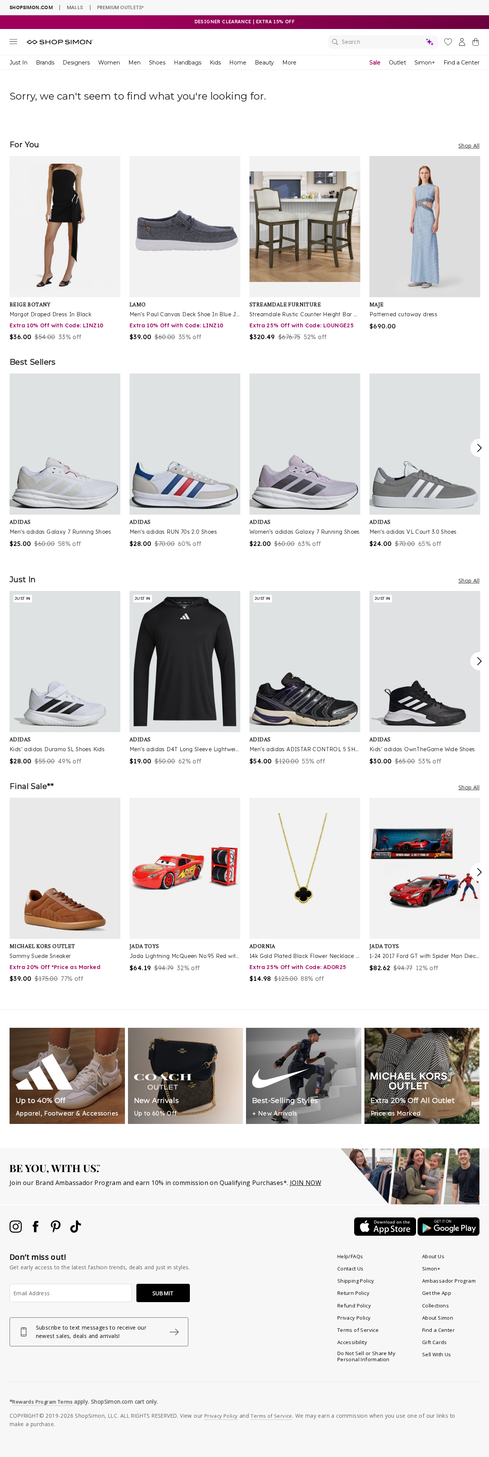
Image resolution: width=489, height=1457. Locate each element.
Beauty (264, 62)
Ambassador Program (449, 1280)
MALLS (75, 7)
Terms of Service (358, 1330)
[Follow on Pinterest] (56, 1230)
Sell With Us (436, 1354)
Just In (19, 62)
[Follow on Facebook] (36, 1230)
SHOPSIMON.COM (31, 7)
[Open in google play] (448, 1233)
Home (237, 62)
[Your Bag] (475, 43)
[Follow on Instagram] (16, 1230)
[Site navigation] (13, 43)
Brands (45, 62)
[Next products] (479, 448)
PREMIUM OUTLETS (120, 7)
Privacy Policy (354, 1317)
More (289, 62)
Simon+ (425, 62)
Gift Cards (434, 1342)
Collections (435, 1305)
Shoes (157, 62)
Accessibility (352, 1342)
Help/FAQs (350, 1256)
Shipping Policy (355, 1280)
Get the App (436, 1293)
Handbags (187, 62)
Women (109, 62)
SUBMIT (163, 1293)
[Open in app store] (386, 1233)
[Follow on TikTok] (76, 1230)
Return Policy (353, 1293)
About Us (433, 1256)
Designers (76, 62)
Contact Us (350, 1268)
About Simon (437, 1317)
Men (134, 62)
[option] (65, 248)
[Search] (383, 42)
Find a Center (461, 62)
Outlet (397, 62)
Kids (215, 62)
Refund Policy (354, 1305)
